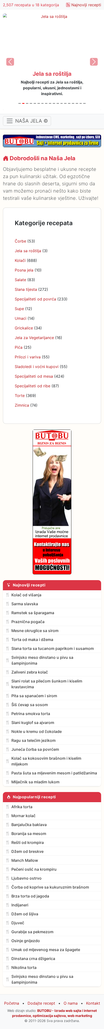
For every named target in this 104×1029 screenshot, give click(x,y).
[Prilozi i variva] (65, 103)
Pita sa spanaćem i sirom (34, 695)
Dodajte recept (41, 1003)
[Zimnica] (84, 103)
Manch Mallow (24, 860)
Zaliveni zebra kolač (29, 672)
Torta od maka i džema (32, 639)
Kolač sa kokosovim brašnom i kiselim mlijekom (46, 761)
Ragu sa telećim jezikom (33, 740)
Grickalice (24, 328)
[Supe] (46, 103)
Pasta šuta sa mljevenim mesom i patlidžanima (54, 773)
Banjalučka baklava (29, 824)
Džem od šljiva (24, 913)
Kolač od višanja (26, 594)
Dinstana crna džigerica (33, 958)
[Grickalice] (54, 103)
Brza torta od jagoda (30, 896)
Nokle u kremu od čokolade (36, 731)
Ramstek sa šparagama (32, 612)
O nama (71, 1003)
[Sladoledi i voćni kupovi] (69, 103)
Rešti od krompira (27, 842)
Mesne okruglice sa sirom (35, 630)
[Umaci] (50, 103)
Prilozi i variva (28, 357)
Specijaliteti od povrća (35, 299)
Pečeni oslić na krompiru (34, 869)
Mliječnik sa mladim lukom (35, 781)
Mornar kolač (23, 815)
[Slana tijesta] (38, 103)
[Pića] (61, 103)
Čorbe (20, 241)
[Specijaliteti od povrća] (42, 103)
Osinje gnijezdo (25, 940)
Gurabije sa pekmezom (32, 931)
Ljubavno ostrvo (26, 878)
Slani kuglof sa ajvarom (32, 722)
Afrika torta (21, 806)
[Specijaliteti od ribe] (77, 103)
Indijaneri (19, 905)
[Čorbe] (19, 103)
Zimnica (22, 405)
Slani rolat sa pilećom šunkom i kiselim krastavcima (46, 684)
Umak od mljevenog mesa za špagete (45, 949)
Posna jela (24, 270)
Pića (18, 347)
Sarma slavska (24, 603)
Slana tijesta (26, 289)
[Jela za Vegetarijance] (58, 103)
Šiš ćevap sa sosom (29, 704)
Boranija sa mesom (28, 833)
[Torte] (81, 103)
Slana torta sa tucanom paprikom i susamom (52, 648)
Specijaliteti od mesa (34, 376)
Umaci (20, 318)
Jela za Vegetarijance (34, 337)
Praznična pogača (28, 621)
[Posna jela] (31, 103)
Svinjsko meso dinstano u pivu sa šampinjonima (42, 660)
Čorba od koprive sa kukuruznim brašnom (50, 887)
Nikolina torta (24, 967)
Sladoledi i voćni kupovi (37, 366)
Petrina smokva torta (30, 713)
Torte (20, 395)
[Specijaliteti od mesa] (73, 103)
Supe (19, 308)
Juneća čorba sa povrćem (35, 749)
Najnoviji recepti (86, 4)
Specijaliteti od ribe (32, 385)
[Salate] (35, 103)
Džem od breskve (27, 851)
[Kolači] (27, 103)
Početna (11, 1003)
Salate (20, 279)
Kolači (20, 260)
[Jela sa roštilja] (23, 103)
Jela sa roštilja (28, 250)
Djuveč (17, 922)
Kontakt (93, 1003)
